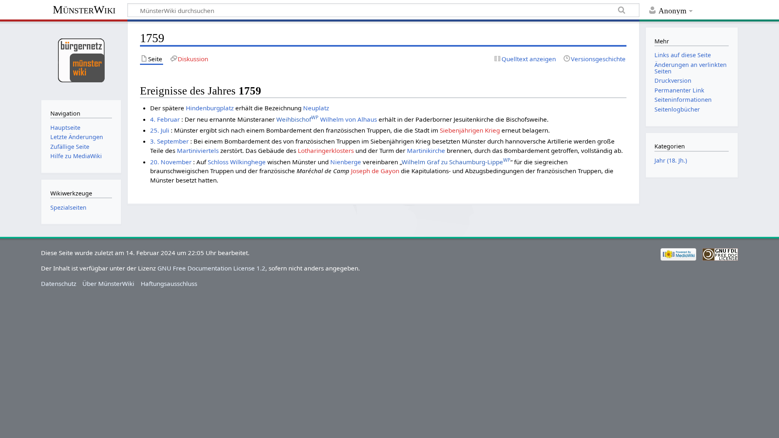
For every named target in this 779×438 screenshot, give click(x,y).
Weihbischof (297, 119)
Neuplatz (316, 108)
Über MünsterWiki (108, 283)
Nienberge (345, 162)
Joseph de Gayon (375, 171)
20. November (171, 162)
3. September (169, 141)
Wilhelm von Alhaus (348, 119)
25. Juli (159, 130)
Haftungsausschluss (169, 283)
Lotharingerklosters (326, 150)
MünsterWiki (84, 9)
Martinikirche (426, 150)
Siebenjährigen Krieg (470, 130)
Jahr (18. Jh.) (670, 160)
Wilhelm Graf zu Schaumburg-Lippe (456, 162)
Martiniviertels (198, 150)
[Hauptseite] (81, 60)
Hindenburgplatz (210, 108)
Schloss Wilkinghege (237, 162)
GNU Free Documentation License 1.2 (211, 268)
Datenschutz (58, 283)
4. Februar (165, 119)
